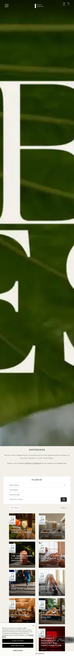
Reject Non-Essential (17, 645)
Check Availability (37, 653)
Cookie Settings (18, 650)
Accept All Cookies (18, 640)
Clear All (64, 507)
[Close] (33, 626)
